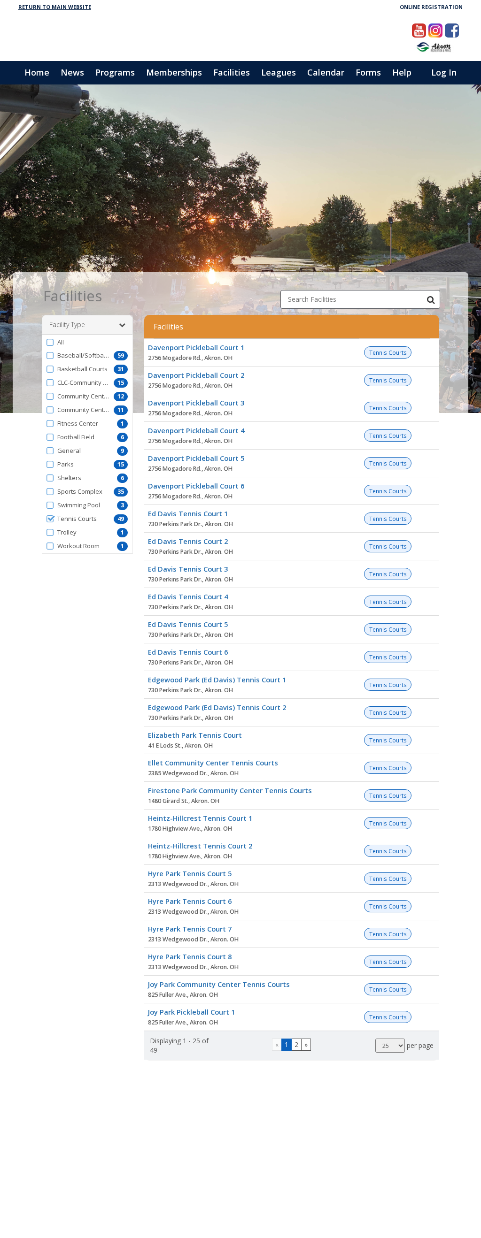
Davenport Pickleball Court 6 (196, 485)
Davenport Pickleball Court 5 (196, 458)
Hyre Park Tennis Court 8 (190, 956)
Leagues (278, 72)
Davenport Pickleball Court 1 (196, 347)
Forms (368, 72)
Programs (115, 72)
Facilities (231, 72)
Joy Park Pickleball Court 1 (191, 1011)
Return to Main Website (54, 6)
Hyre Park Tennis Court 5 (190, 873)
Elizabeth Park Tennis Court (195, 735)
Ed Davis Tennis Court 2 (188, 541)
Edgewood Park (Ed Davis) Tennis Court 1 (217, 679)
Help (401, 72)
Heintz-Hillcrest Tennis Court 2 (200, 845)
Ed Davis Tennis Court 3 (188, 568)
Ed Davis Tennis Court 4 (188, 596)
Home (36, 72)
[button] (87, 342)
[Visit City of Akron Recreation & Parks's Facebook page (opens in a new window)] (452, 30)
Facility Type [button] (67, 324)
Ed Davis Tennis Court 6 (188, 652)
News (72, 72)
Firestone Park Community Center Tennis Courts (230, 790)
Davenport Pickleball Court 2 (196, 375)
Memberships (174, 72)
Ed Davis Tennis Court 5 (188, 624)
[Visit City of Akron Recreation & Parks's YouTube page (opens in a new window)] (419, 30)
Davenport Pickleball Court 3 (196, 402)
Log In (444, 72)
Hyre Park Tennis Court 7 (190, 928)
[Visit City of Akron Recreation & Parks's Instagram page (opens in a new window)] (435, 30)
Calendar (325, 72)
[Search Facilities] (430, 299)
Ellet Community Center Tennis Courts (213, 762)
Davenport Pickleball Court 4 (196, 430)
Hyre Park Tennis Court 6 (190, 901)
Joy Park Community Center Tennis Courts (219, 984)
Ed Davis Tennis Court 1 (188, 513)
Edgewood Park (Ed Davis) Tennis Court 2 (217, 707)
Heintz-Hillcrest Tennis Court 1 (200, 818)
